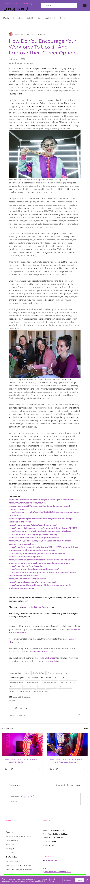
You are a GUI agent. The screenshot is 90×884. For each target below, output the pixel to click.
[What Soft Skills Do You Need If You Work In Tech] (22, 744)
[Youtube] (22, 9)
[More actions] (79, 34)
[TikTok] (27, 9)
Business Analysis (16, 682)
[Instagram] (5, 9)
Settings (67, 880)
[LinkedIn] (18, 9)
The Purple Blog (38, 673)
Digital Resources (12, 840)
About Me (9, 832)
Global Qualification (41, 691)
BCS (56, 678)
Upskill (12, 691)
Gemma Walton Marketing (18, 3)
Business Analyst (32, 682)
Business (12, 700)
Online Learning (65, 687)
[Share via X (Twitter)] (16, 708)
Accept (79, 880)
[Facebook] (9, 9)
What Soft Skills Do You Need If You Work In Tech (21, 761)
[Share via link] (27, 708)
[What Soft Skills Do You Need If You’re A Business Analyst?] (67, 744)
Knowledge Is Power (49, 682)
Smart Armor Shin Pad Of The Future (19, 870)
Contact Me (10, 853)
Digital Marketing (33, 18)
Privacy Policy (48, 881)
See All (85, 728)
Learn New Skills (24, 691)
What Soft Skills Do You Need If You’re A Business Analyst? (66, 761)
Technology (52, 687)
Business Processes (55, 673)
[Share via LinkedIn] (21, 708)
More (62, 18)
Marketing (17, 18)
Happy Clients (11, 844)
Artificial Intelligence (17, 678)
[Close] (87, 880)
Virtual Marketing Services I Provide (18, 836)
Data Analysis (15, 687)
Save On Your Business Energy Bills (18, 865)
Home (8, 828)
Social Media (50, 18)
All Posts (5, 18)
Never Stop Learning (68, 682)
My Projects (10, 849)
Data (63, 678)
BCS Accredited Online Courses (39, 678)
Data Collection (29, 687)
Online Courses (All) (13, 861)
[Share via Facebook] (10, 708)
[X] (14, 9)
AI (66, 673)
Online (41, 687)
